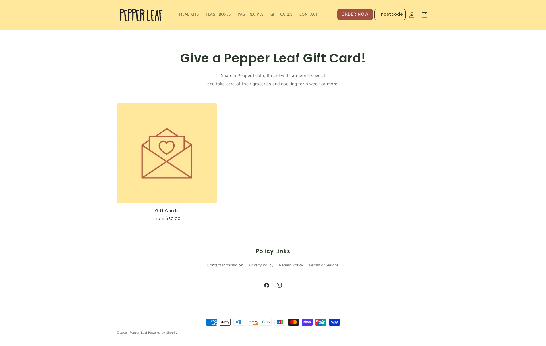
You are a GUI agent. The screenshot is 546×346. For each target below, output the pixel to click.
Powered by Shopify (162, 332)
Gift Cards (167, 210)
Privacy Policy (261, 265)
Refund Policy (291, 265)
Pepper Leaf (138, 332)
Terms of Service (324, 265)
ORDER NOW (355, 14)
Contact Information (225, 265)
